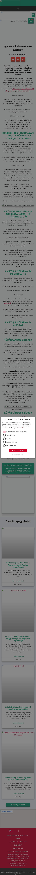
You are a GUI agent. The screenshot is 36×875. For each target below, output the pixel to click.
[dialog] (18, 437)
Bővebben (22, 428)
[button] (18, 455)
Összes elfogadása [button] (18, 450)
